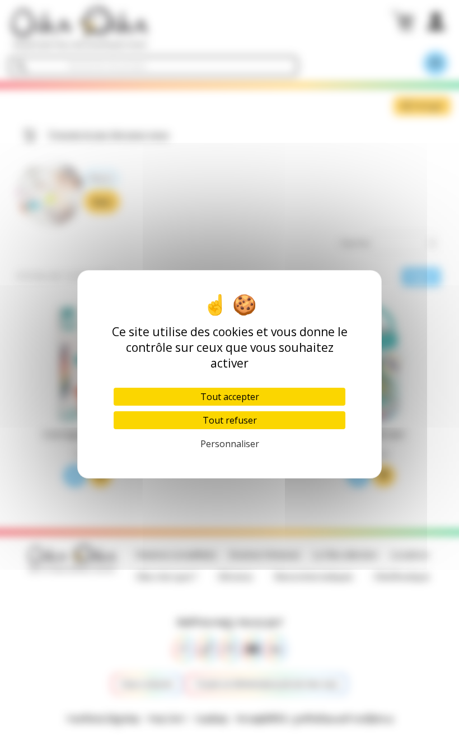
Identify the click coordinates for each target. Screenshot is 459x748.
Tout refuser (230, 420)
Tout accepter (229, 397)
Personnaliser (229, 444)
